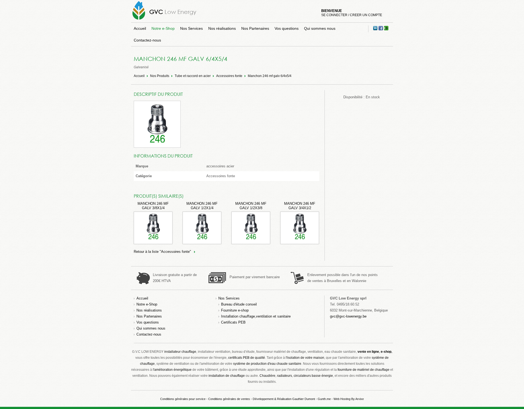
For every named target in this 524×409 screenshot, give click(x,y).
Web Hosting (342, 399)
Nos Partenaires (255, 28)
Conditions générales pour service (183, 399)
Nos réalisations (222, 28)
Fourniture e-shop (235, 310)
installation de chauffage (227, 376)
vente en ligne (368, 352)
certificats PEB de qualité (246, 358)
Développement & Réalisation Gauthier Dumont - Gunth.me (292, 399)
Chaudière (267, 376)
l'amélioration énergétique (172, 370)
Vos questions (287, 28)
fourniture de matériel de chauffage (363, 370)
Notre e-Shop (163, 28)
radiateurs (284, 376)
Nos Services (191, 28)
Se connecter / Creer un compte (351, 15)
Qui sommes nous (319, 28)
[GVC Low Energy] (139, 19)
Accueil (140, 28)
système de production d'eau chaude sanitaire (267, 364)
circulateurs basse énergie (313, 376)
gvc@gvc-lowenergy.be (348, 316)
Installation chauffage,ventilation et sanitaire (256, 316)
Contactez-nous (147, 40)
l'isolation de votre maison (305, 358)
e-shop (386, 352)
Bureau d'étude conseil (239, 304)
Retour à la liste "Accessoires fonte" (162, 252)
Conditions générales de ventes (229, 399)
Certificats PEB (233, 322)
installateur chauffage (180, 352)
